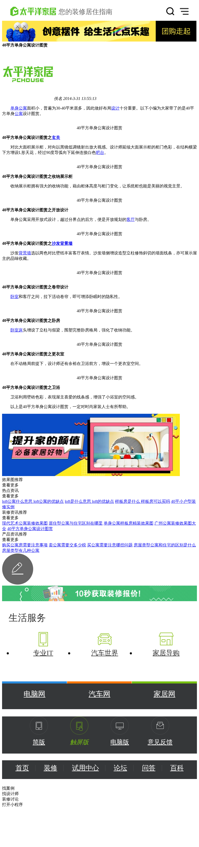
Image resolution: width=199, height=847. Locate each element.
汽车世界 (104, 653)
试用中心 (85, 768)
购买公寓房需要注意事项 (25, 545)
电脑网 (34, 694)
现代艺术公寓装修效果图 (25, 523)
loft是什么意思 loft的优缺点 (89, 501)
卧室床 (16, 330)
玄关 (56, 137)
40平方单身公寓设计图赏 (30, 528)
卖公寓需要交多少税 (67, 545)
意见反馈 (160, 742)
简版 (39, 742)
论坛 (120, 768)
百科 (177, 768)
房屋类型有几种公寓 (20, 550)
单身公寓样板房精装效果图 (128, 523)
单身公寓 (18, 108)
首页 (22, 768)
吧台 (100, 152)
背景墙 (25, 253)
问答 (148, 768)
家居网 (164, 694)
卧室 (14, 296)
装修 (50, 768)
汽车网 (99, 694)
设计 (115, 108)
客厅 (130, 219)
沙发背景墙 (62, 243)
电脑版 (119, 742)
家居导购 (166, 653)
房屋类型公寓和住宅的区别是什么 (165, 545)
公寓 (19, 113)
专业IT (43, 653)
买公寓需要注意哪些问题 (110, 545)
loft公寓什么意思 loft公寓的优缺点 (33, 501)
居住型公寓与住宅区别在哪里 (76, 523)
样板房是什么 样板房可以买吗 (142, 501)
